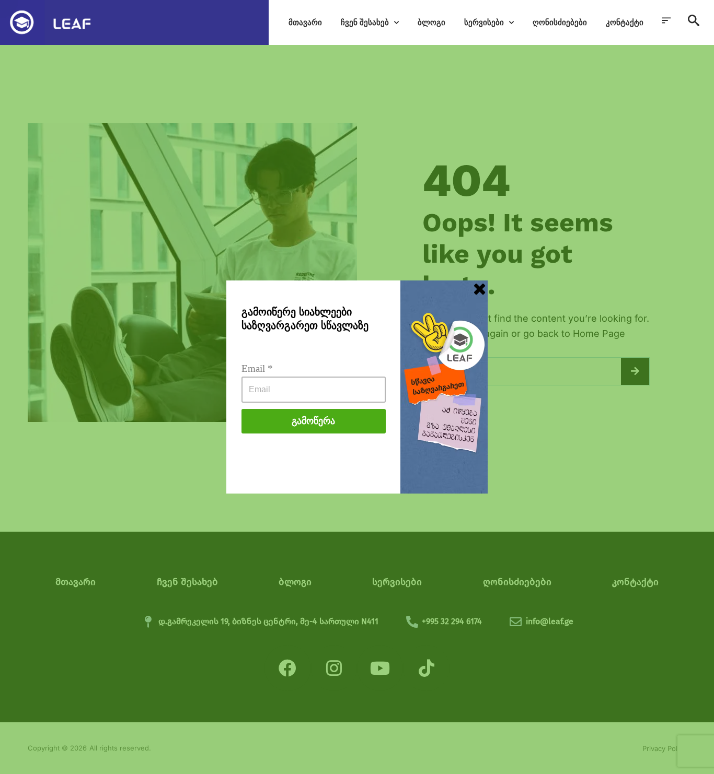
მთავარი (305, 22)
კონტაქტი (624, 22)
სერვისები (484, 22)
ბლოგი (431, 22)
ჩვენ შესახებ (365, 22)
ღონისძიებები (560, 22)
